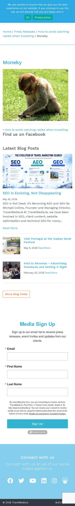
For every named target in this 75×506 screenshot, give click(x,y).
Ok (27, 17)
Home (7, 31)
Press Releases (24, 31)
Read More (10, 228)
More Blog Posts (16, 294)
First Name (14, 366)
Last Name (14, 384)
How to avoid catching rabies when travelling (36, 129)
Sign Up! (37, 424)
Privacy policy (43, 17)
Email (11, 348)
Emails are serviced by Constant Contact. (47, 413)
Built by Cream (64, 502)
